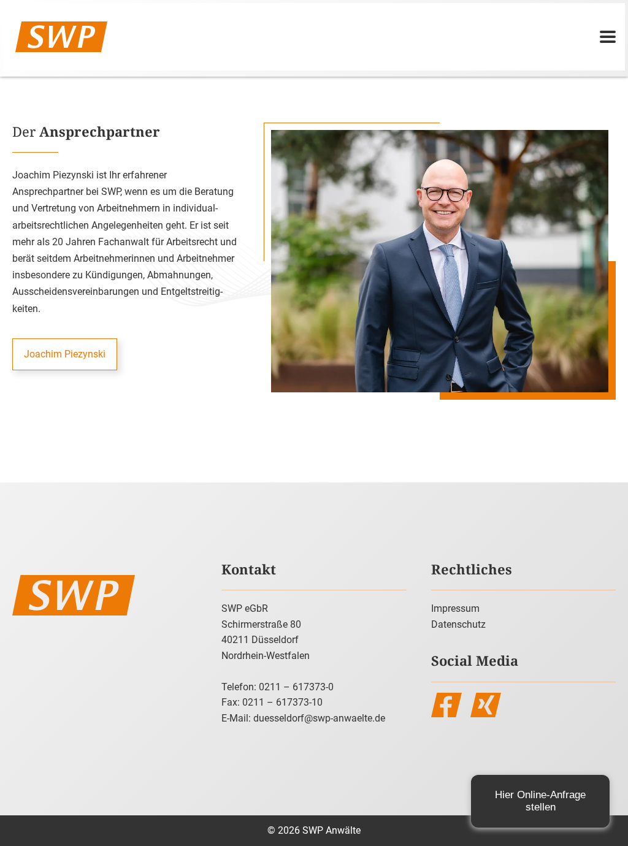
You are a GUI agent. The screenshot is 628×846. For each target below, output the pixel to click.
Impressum (455, 608)
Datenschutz (458, 624)
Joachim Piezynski (64, 354)
